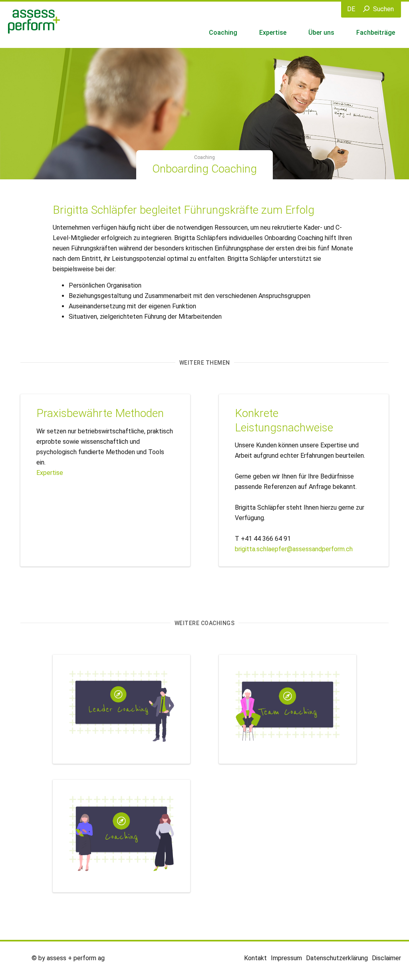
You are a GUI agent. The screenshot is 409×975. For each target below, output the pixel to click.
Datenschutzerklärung (337, 958)
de (351, 9)
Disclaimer (386, 958)
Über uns (321, 32)
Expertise (272, 32)
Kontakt (255, 958)
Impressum (286, 958)
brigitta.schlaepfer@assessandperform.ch (294, 549)
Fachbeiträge (375, 32)
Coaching (223, 32)
